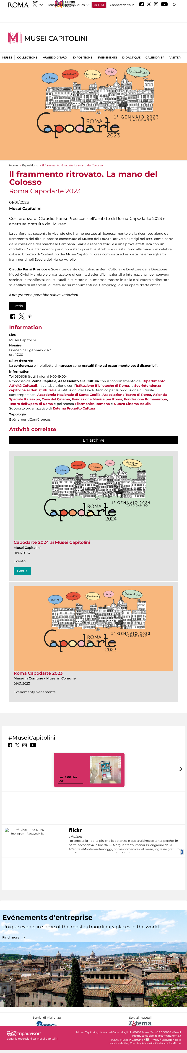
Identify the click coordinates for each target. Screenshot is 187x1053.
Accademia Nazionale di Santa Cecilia (69, 395)
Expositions (82, 57)
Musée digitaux (55, 57)
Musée (7, 57)
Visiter (175, 57)
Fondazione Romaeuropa (145, 399)
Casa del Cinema (56, 399)
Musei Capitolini (56, 38)
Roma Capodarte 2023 (38, 673)
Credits (135, 1043)
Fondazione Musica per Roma (97, 399)
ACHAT (99, 5)
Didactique (131, 57)
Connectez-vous (122, 5)
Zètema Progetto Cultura (74, 408)
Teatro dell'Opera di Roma (31, 404)
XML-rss (176, 1043)
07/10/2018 (124, 845)
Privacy (154, 1039)
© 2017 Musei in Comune (127, 1039)
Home (13, 165)
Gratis (18, 306)
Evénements (107, 57)
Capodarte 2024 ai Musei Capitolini (52, 542)
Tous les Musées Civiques (66, 5)
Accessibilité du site (155, 1043)
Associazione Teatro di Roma (126, 395)
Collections (27, 57)
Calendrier (154, 57)
